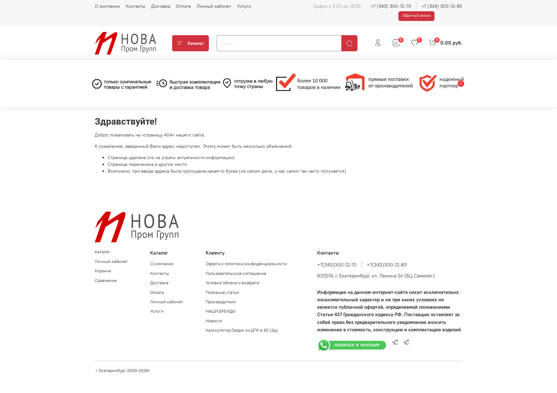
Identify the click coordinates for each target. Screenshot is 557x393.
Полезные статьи (222, 292)
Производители (221, 301)
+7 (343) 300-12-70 (391, 6)
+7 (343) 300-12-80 (441, 6)
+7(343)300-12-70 (337, 265)
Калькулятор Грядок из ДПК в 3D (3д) (242, 330)
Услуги (244, 6)
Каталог (196, 43)
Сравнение (106, 280)
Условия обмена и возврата (232, 282)
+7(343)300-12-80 (387, 265)
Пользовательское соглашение (236, 273)
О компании (107, 6)
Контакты (135, 6)
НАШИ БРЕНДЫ (221, 311)
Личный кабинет (214, 6)
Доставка (160, 6)
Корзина (103, 270)
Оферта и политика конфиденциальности (246, 263)
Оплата (183, 6)
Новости (214, 320)
